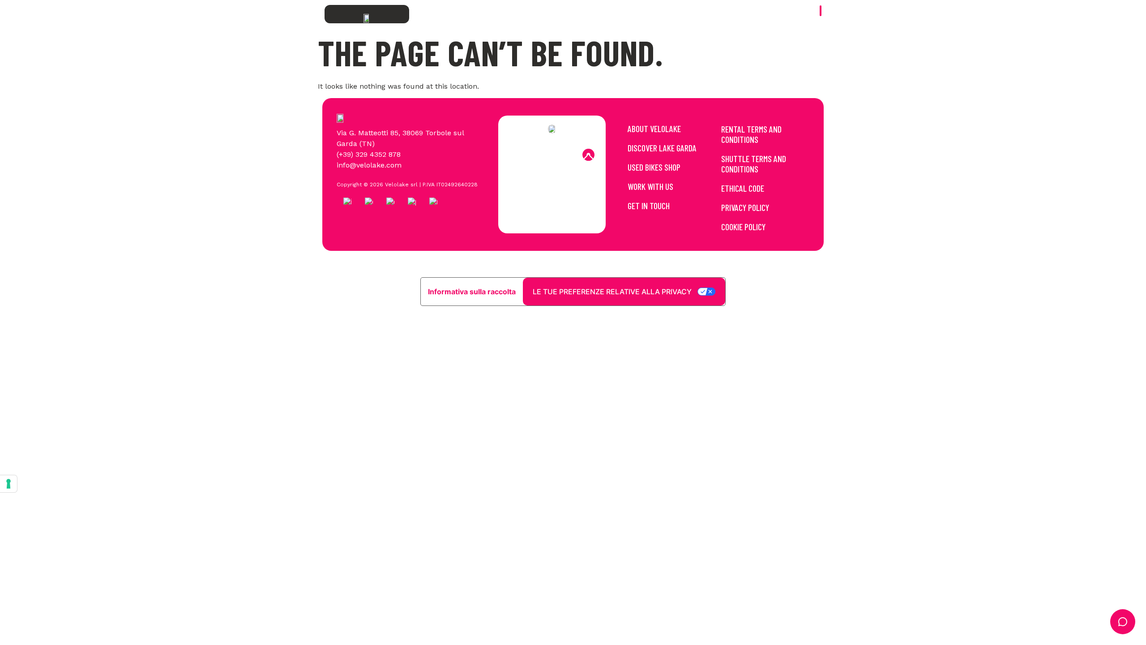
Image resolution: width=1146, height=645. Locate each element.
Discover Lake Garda (662, 147)
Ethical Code (742, 188)
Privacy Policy (745, 207)
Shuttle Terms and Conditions (753, 163)
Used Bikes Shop (654, 167)
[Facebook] (516, 155)
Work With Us (650, 186)
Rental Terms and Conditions (751, 134)
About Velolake (654, 128)
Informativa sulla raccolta (472, 291)
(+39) (346, 154)
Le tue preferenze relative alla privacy (612, 291)
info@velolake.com (369, 165)
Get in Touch (649, 205)
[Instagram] (540, 155)
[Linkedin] (564, 155)
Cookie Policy (743, 226)
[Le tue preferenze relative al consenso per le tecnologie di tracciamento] (8, 483)
